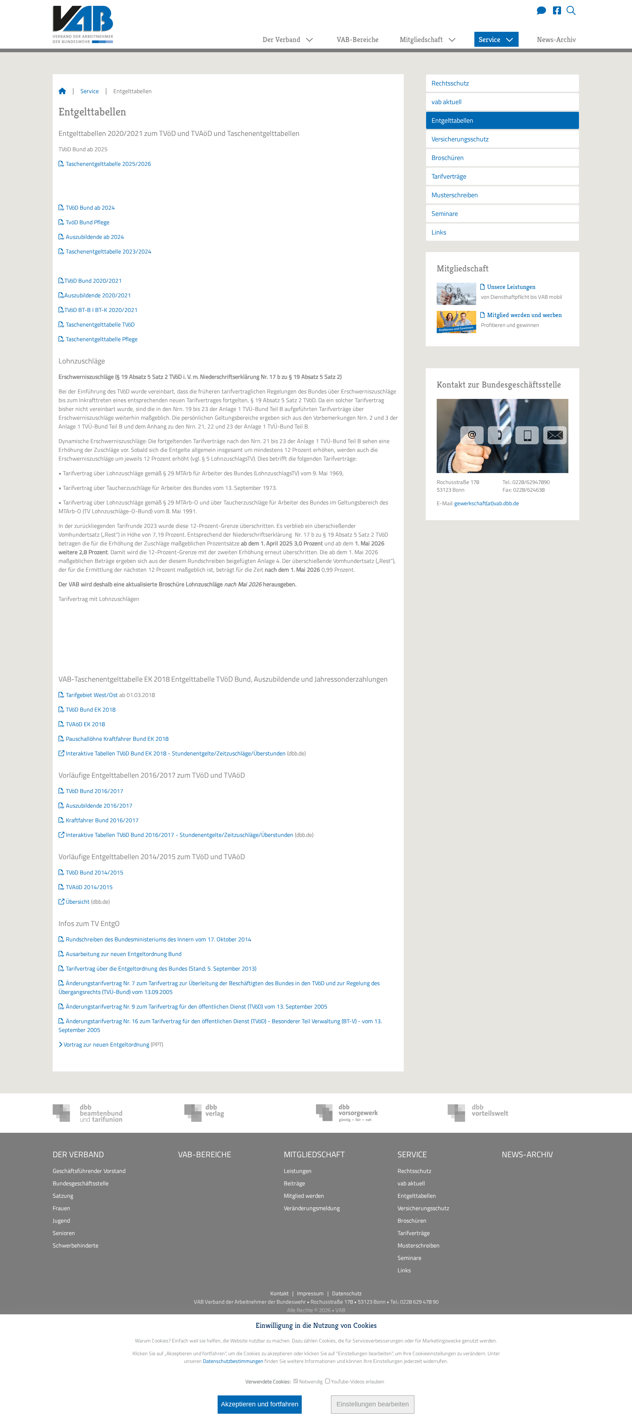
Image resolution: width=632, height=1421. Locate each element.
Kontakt (279, 1293)
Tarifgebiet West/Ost (92, 694)
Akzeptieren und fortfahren (259, 1404)
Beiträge (294, 1183)
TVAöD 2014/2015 (89, 887)
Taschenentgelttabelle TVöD (100, 324)
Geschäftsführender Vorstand (89, 1170)
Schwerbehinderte (75, 1245)
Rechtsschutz (450, 83)
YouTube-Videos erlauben (357, 1381)
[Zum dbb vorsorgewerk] (350, 1113)
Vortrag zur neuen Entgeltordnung (106, 1044)
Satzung (63, 1195)
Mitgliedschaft (314, 1154)
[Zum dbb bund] (87, 1113)
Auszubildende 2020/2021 (97, 295)
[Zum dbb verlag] (219, 1113)
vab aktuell (447, 102)
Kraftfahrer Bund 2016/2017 (102, 820)
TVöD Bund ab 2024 (90, 207)
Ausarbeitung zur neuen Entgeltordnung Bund (123, 953)
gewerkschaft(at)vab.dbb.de (486, 503)
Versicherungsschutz (460, 139)
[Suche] (568, 11)
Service (89, 91)
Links (439, 232)
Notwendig (311, 1381)
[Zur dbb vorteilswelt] (482, 1113)
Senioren (64, 1232)
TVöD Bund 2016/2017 (94, 790)
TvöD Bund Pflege (87, 222)
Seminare (445, 213)
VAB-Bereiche (358, 39)
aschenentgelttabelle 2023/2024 (110, 251)
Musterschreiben (455, 195)
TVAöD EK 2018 (85, 724)
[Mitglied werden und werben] (456, 321)
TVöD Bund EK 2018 (91, 709)
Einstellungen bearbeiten (372, 1404)
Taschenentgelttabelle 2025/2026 (108, 163)
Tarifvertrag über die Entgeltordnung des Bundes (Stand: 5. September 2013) (161, 968)
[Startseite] (62, 91)
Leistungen (298, 1170)
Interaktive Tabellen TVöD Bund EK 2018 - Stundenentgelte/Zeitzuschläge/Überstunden (176, 753)
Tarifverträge (449, 176)
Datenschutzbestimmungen (233, 1361)
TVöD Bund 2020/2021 (93, 280)
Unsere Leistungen (510, 287)
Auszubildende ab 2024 (95, 236)
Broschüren (448, 158)
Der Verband (78, 1154)
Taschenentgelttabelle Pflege (102, 339)
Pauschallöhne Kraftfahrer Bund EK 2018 (117, 738)
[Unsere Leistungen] (456, 293)
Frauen (61, 1208)
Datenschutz (347, 1293)
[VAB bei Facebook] (554, 11)
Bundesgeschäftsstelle (81, 1183)
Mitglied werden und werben (524, 315)
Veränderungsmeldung (312, 1208)
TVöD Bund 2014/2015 (94, 872)
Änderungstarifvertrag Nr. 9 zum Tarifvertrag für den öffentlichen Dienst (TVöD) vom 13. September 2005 (196, 1006)
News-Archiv (556, 39)
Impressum (310, 1293)
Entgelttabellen (452, 120)
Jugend (61, 1220)
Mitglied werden (304, 1195)
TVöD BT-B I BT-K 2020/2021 (101, 309)
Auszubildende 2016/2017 (99, 805)
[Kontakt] (539, 11)
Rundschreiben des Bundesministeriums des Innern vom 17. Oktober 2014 (158, 939)
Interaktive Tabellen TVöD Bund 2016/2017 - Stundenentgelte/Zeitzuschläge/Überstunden (179, 834)
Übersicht (78, 901)
